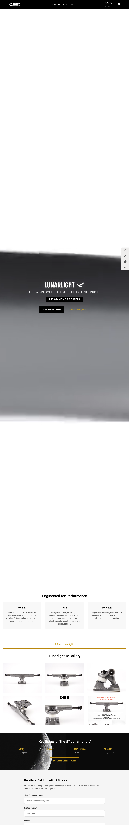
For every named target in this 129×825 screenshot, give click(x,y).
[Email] (125, 267)
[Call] (125, 256)
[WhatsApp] (125, 262)
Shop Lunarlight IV (78, 309)
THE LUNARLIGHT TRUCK (57, 4)
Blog (72, 4)
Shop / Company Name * (34, 795)
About (79, 4)
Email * (27, 820)
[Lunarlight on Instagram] (119, 4)
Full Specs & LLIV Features (64, 761)
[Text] (125, 250)
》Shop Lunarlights (64, 644)
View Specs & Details (52, 309)
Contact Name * (30, 808)
